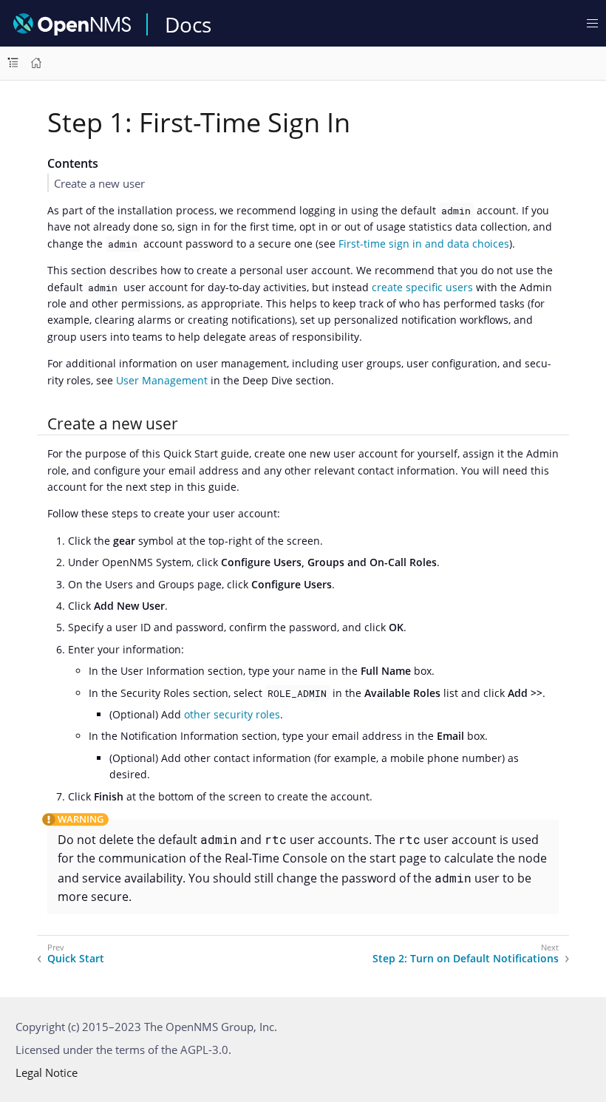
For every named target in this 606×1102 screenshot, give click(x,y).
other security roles (232, 714)
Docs (188, 24)
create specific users (422, 287)
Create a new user (99, 183)
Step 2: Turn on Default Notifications (465, 958)
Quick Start (75, 958)
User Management (162, 380)
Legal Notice (47, 1072)
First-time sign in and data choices (423, 244)
